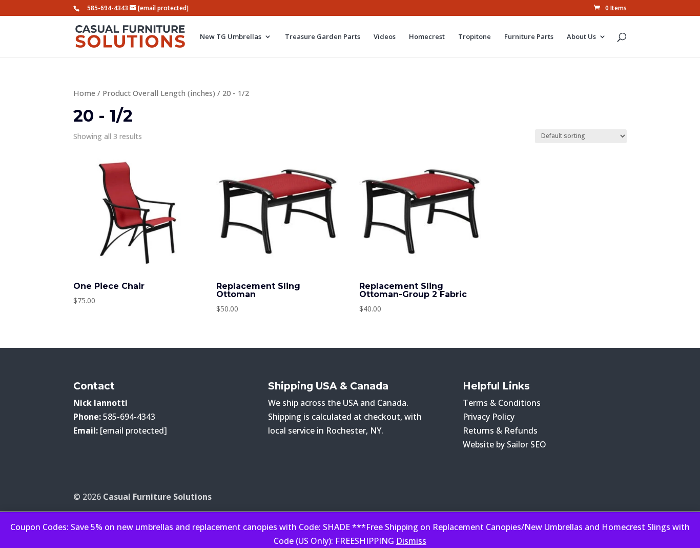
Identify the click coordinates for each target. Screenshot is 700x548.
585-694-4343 (107, 8)
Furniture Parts (528, 37)
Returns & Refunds (500, 430)
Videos (385, 37)
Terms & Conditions (502, 402)
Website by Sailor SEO (504, 444)
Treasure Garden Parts (322, 37)
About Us (581, 37)
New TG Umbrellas (230, 37)
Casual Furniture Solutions (157, 496)
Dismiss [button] (411, 540)
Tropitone (474, 37)
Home (84, 93)
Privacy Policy (488, 416)
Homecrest (427, 37)
